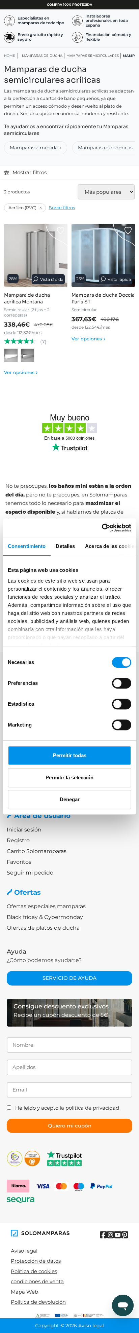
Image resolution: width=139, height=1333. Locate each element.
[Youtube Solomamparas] (117, 1235)
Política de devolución (38, 1302)
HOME (9, 55)
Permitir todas (69, 755)
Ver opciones (21, 372)
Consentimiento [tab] (27, 546)
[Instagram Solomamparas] (110, 1235)
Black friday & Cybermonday (45, 917)
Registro (18, 840)
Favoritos (19, 862)
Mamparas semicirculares (92, 55)
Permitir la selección (69, 777)
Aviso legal (24, 1251)
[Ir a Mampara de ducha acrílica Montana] (35, 255)
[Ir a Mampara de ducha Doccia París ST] (103, 255)
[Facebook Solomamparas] (103, 1235)
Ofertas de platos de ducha (43, 928)
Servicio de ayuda (69, 978)
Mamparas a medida (34, 148)
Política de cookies (34, 1271)
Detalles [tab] (65, 546)
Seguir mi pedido (30, 872)
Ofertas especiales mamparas (46, 906)
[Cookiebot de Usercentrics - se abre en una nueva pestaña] (101, 527)
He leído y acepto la (67, 1108)
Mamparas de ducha (42, 55)
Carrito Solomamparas (36, 851)
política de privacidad (92, 1108)
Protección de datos (36, 1261)
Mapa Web (24, 1292)
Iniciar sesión (24, 829)
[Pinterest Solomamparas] (124, 1235)
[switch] (121, 683)
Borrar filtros (62, 207)
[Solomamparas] (40, 1233)
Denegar (70, 799)
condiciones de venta (37, 1281)
